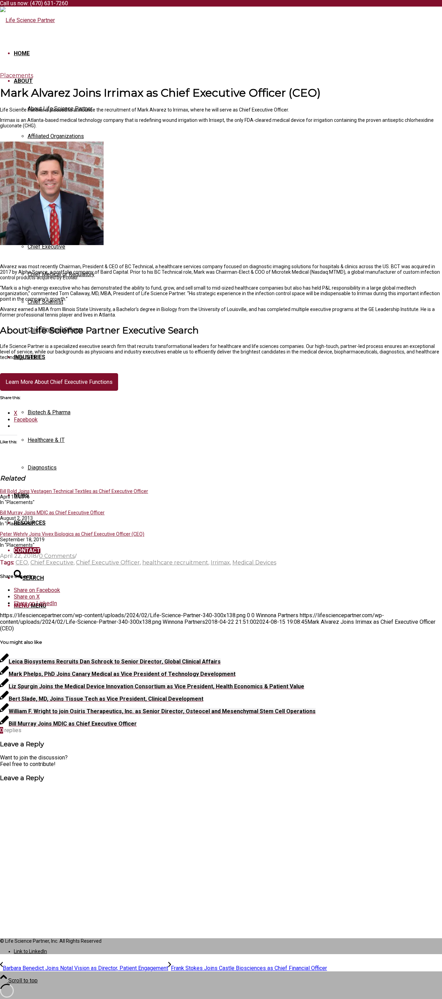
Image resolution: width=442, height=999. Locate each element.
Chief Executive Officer (108, 562)
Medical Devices (254, 562)
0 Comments (57, 556)
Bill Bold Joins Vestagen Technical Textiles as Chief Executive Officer (74, 491)
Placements (16, 75)
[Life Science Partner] (27, 20)
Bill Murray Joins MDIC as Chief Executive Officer (52, 512)
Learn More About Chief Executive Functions (59, 382)
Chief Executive (52, 562)
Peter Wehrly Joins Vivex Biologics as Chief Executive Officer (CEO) (72, 534)
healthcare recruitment (175, 562)
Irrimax (220, 562)
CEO (22, 562)
